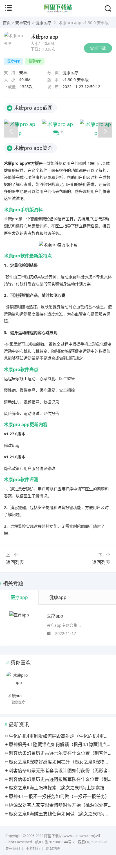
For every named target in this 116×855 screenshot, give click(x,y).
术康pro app (19, 695)
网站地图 (53, 848)
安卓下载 (98, 48)
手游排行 (33, 848)
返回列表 (15, 562)
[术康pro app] (18, 681)
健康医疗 (43, 22)
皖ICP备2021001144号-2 (55, 842)
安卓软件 (23, 22)
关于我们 (12, 848)
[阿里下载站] (58, 11)
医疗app (54, 615)
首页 (7, 22)
